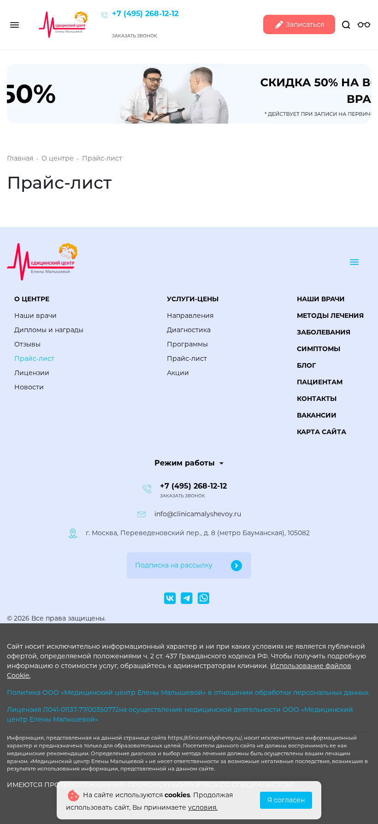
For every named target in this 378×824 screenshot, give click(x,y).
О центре (31, 299)
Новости (29, 387)
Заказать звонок (134, 35)
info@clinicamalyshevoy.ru (197, 514)
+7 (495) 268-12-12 (145, 13)
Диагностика (189, 330)
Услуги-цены (193, 299)
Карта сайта (321, 432)
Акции (178, 373)
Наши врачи (35, 315)
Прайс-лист (34, 358)
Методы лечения (330, 315)
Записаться (304, 24)
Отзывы (27, 344)
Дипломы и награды (48, 330)
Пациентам (320, 382)
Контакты (317, 398)
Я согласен (286, 800)
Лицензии (31, 373)
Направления (190, 315)
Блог (306, 365)
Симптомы (318, 349)
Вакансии (317, 415)
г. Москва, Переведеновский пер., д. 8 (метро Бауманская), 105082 (198, 533)
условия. (203, 807)
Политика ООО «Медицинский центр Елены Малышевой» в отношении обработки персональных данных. (188, 692)
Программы (187, 344)
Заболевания (323, 332)
